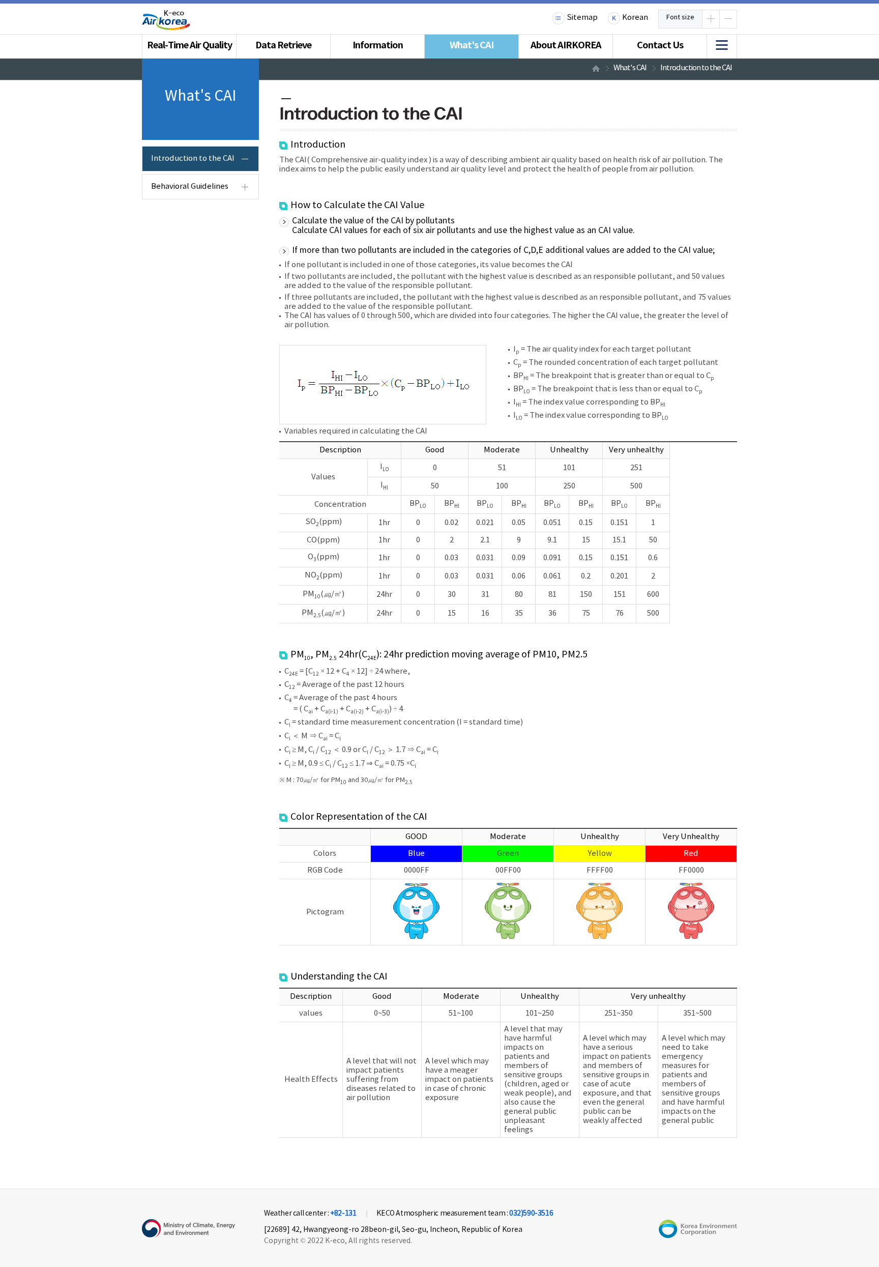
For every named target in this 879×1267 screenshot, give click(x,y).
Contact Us (660, 45)
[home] (594, 68)
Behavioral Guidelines (189, 186)
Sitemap (582, 17)
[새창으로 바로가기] (698, 1235)
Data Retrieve (283, 45)
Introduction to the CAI (696, 68)
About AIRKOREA (566, 45)
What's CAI (471, 45)
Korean (635, 17)
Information (378, 45)
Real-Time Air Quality (189, 45)
